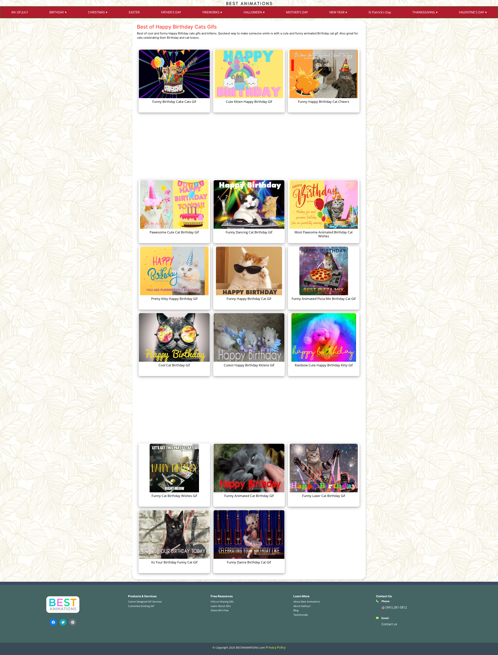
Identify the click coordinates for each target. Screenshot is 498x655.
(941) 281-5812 (396, 607)
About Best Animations (306, 601)
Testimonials (300, 615)
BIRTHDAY (56, 12)
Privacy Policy (276, 647)
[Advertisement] (249, 146)
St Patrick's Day (379, 12)
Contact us (389, 624)
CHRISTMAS (96, 12)
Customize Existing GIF (141, 606)
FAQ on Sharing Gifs (222, 601)
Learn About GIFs (221, 606)
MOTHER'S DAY (297, 12)
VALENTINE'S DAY (471, 12)
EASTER (134, 12)
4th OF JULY (19, 12)
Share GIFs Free (220, 610)
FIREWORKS (211, 12)
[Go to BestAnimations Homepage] (249, 3)
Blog (295, 610)
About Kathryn (301, 606)
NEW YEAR (337, 12)
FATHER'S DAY (171, 12)
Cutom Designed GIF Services (145, 601)
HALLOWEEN (253, 12)
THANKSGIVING (423, 12)
